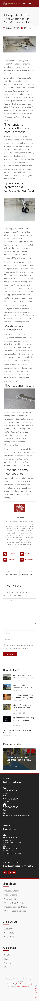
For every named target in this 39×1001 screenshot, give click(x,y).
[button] (11, 554)
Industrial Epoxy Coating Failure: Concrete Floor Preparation (21, 708)
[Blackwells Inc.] (4, 835)
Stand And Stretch (23, 984)
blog (8, 766)
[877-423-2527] (4, 796)
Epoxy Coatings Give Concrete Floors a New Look (18, 759)
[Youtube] (10, 872)
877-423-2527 (10, 798)
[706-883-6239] (4, 788)
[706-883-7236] (4, 804)
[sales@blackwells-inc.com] (4, 813)
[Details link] (8, 754)
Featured (14, 766)
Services (9, 884)
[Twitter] (14, 872)
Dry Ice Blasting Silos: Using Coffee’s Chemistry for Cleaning (23, 720)
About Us (10, 922)
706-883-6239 (10, 790)
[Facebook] (5, 872)
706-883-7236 (10, 807)
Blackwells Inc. (10, 837)
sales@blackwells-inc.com (16, 815)
